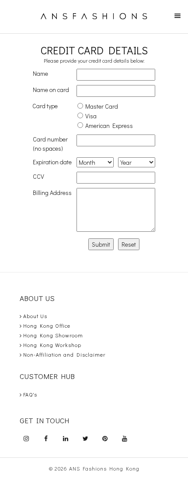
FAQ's (30, 394)
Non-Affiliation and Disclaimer (64, 354)
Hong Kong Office (46, 325)
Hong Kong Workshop (52, 344)
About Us (35, 315)
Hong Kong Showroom (53, 335)
